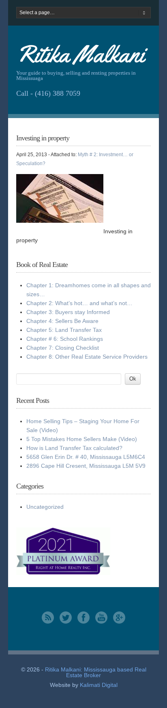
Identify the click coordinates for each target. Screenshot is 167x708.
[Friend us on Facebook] (83, 621)
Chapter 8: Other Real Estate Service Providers (87, 356)
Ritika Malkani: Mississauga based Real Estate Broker (95, 672)
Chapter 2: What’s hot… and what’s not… (79, 303)
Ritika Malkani (80, 54)
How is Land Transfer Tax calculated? (74, 448)
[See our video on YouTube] (101, 621)
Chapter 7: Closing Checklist (62, 347)
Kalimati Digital (99, 685)
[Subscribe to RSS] (48, 621)
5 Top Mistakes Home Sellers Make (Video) (81, 439)
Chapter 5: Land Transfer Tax (64, 330)
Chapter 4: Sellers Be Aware (62, 321)
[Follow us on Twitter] (66, 621)
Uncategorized (45, 507)
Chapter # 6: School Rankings (64, 339)
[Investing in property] (59, 220)
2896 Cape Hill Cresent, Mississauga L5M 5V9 (86, 466)
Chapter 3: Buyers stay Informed (68, 312)
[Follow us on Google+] (119, 621)
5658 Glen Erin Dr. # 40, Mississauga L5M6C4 (85, 457)
